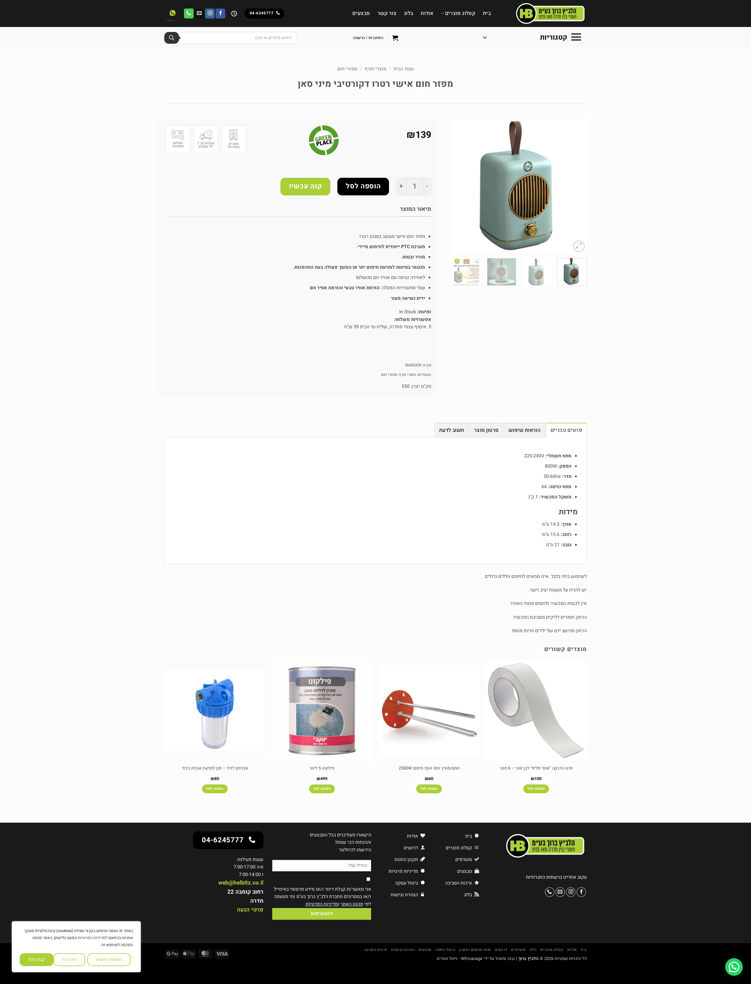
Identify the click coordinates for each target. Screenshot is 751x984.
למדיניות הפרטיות (93, 938)
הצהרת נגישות (403, 949)
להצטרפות (321, 913)
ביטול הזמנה (445, 949)
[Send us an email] (199, 13)
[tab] (566, 430)
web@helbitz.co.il (240, 883)
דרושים (501, 949)
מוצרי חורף (375, 68)
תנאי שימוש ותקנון (475, 949)
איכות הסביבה (375, 949)
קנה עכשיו (305, 186)
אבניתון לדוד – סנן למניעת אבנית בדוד (215, 768)
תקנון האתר (352, 904)
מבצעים (361, 13)
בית (487, 13)
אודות (427, 13)
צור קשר (387, 13)
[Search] (171, 38)
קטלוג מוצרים (460, 13)
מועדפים (518, 949)
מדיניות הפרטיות (322, 904)
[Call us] (189, 13)
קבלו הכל (36, 959)
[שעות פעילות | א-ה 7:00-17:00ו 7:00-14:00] (233, 13)
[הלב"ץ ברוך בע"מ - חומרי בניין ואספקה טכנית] (543, 13)
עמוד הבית (404, 68)
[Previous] (576, 186)
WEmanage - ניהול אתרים (460, 959)
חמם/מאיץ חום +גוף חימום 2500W (429, 768)
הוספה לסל (363, 186)
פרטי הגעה (250, 910)
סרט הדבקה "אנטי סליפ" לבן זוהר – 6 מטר (536, 768)
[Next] (457, 186)
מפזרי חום (347, 68)
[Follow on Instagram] (210, 13)
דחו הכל (69, 959)
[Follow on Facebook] (220, 13)
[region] (76, 946)
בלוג (408, 13)
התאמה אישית (109, 959)
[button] (532, 38)
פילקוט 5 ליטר (321, 768)
